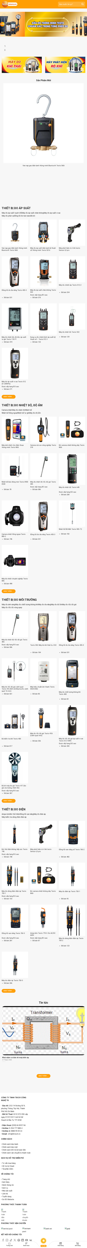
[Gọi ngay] (9, 1243)
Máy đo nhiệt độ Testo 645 (69, 487)
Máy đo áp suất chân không (33, 213)
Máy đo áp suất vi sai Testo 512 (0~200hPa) (14, 383)
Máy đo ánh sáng (8, 604)
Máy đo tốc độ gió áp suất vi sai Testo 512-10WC (71, 740)
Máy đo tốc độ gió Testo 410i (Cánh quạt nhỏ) (41, 735)
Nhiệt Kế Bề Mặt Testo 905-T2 (70, 529)
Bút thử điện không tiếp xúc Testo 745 (14, 850)
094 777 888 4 (16, 1128)
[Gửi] (82, 4)
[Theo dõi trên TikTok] (11, 1240)
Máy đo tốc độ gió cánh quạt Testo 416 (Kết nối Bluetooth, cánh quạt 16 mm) (15, 689)
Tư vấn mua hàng (9, 1163)
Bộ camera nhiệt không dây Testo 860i (71, 446)
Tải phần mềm (7, 1169)
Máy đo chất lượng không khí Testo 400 (69, 693)
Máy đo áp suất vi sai (52, 213)
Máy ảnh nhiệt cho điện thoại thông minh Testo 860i (13, 446)
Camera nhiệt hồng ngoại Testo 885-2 (13, 535)
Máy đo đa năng (44, 604)
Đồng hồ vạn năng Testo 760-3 (13, 933)
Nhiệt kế (28, 410)
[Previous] (4, 39)
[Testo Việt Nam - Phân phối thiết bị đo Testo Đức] (12, 4)
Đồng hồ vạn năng (27, 814)
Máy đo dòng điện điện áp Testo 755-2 (71, 939)
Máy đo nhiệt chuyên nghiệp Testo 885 (15, 580)
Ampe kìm (6, 814)
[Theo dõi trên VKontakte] (30, 1240)
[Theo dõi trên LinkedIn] (22, 1240)
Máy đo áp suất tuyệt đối (12, 213)
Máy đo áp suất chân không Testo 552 (43, 291)
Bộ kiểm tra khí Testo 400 (11, 739)
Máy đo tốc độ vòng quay (12, 607)
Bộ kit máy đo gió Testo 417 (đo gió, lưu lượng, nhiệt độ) (14, 787)
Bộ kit (32, 216)
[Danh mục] (26, 1243)
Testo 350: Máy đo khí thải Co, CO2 (43, 645)
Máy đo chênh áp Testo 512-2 (70, 285)
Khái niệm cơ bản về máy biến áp (15, 1058)
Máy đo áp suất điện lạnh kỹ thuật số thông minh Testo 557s (43, 249)
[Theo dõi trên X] (14, 1240)
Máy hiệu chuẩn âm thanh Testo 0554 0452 (42, 688)
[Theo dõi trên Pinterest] (18, 1240)
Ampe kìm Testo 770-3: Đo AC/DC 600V (42, 934)
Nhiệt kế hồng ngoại (9, 413)
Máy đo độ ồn (56, 604)
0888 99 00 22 (16, 1131)
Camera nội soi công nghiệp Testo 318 (43, 446)
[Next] (10, 39)
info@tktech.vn (14, 1134)
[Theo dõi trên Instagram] (7, 1240)
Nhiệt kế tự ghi (23, 413)
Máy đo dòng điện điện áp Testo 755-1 (14, 892)
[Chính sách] (60, 1243)
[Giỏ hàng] (77, 1243)
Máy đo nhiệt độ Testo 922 (69, 332)
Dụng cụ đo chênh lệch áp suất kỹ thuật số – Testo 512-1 (43, 338)
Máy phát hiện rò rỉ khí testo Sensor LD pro (69, 249)
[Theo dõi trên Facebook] (3, 1240)
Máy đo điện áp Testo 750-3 (12, 980)
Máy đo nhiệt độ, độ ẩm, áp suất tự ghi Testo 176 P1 (14, 338)
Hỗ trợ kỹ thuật (8, 1166)
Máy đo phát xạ (8, 216)
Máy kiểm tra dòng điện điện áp (14, 817)
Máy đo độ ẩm (35, 413)
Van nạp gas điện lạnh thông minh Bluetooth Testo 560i (43, 166)
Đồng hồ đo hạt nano (22, 216)
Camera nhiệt (7, 410)
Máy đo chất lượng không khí (26, 604)
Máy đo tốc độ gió (69, 604)
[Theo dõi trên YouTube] (26, 1240)
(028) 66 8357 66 (19, 1125)
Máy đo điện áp (40, 814)
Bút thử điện (15, 814)
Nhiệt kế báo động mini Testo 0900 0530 (15, 483)
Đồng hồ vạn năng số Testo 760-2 (71, 850)
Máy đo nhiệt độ (18, 410)
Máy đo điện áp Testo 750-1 (69, 891)
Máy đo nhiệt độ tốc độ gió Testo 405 (43, 483)
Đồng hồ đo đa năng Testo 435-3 (14, 290)
